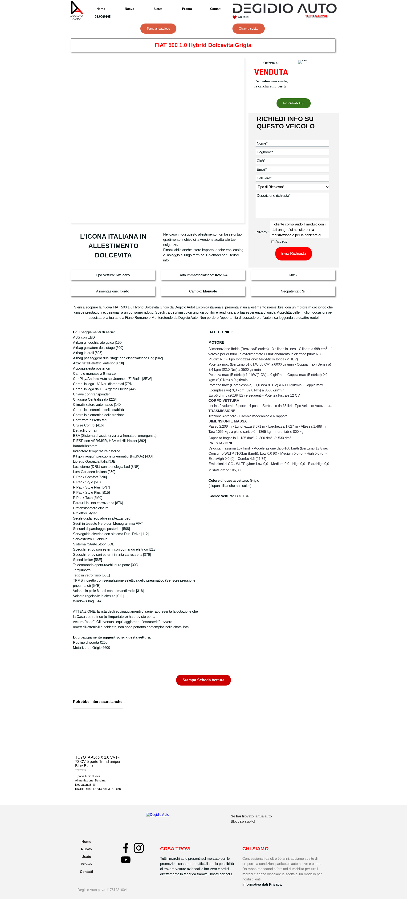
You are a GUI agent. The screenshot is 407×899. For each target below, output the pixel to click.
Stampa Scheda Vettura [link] (203, 680)
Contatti (215, 9)
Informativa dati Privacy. (262, 884)
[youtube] (126, 860)
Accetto (281, 241)
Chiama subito (248, 28)
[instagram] (139, 848)
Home (101, 9)
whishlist (243, 17)
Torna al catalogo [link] (158, 28)
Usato (158, 9)
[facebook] (126, 848)
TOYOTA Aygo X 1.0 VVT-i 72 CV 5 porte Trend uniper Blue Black (97, 761)
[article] (98, 753)
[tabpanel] (105, 16)
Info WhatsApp (293, 103)
